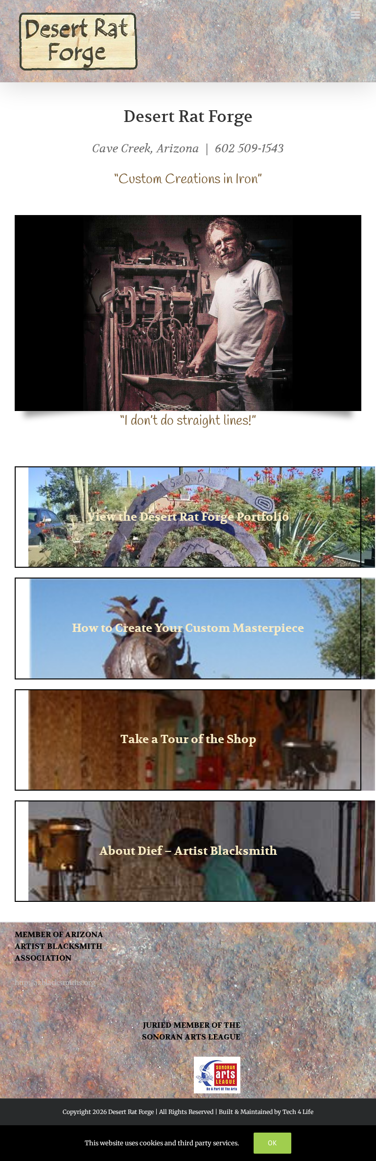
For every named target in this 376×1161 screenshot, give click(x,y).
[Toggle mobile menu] (356, 15)
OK (272, 1142)
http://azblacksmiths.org (55, 982)
